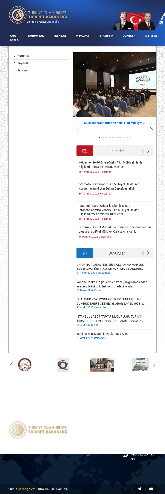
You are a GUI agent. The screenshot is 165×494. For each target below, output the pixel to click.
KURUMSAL (36, 35)
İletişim (22, 70)
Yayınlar (22, 63)
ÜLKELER (129, 35)
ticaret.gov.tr (25, 489)
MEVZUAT (82, 35)
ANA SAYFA (14, 38)
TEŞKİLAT (59, 35)
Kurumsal (23, 55)
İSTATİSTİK (106, 35)
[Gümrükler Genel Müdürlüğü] (38, 14)
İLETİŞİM (151, 35)
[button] (151, 129)
